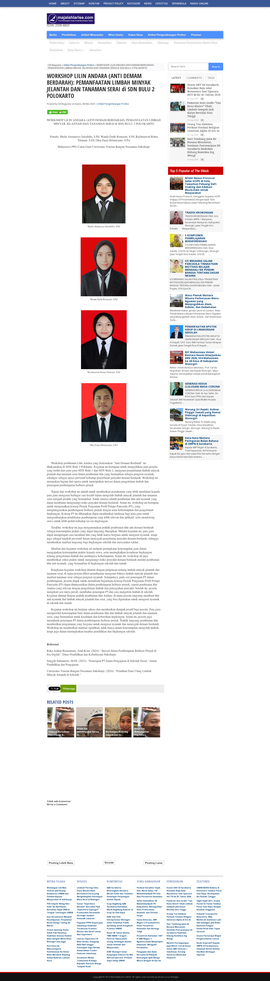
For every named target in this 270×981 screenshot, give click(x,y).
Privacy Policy (113, 3)
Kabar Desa (135, 34)
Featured (203, 881)
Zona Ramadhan (142, 42)
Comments (194, 77)
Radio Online (199, 3)
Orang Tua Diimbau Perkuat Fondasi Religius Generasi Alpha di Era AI (203, 127)
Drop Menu (76, 49)
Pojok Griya (56, 42)
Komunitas (104, 42)
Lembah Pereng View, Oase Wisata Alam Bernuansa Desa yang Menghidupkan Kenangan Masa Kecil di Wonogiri (89, 893)
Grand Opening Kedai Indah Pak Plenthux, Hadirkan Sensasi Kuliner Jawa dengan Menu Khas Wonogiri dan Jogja (59, 936)
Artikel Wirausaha (92, 34)
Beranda (109, 862)
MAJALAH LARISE (123, 976)
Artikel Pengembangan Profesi (167, 34)
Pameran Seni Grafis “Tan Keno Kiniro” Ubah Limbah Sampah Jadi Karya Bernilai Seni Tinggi (204, 109)
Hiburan (121, 42)
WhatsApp (69, 688)
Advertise (95, 49)
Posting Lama (153, 862)
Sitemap (79, 3)
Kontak (94, 3)
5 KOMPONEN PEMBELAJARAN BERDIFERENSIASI (196, 238)
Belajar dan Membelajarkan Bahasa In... (88, 731)
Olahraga (163, 42)
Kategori (133, 3)
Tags (210, 77)
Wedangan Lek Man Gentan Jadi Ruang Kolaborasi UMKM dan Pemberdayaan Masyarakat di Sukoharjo (59, 893)
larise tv (74, 42)
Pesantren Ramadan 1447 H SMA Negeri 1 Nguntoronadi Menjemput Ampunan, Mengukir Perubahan (150, 941)
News (148, 3)
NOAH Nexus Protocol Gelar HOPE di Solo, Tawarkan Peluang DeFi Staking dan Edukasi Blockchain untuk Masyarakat (200, 185)
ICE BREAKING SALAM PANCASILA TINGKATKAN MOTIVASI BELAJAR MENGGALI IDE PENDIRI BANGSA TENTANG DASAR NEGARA (202, 268)
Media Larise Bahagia (168, 976)
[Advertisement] (180, 18)
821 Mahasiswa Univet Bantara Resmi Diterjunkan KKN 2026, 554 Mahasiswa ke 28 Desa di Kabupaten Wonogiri (203, 358)
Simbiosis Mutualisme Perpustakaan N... (58, 733)
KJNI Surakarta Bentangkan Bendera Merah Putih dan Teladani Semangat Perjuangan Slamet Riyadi (120, 893)
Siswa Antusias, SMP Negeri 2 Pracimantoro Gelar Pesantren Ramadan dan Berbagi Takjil (148, 925)
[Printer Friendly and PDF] (57, 113)
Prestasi (196, 34)
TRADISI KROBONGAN (199, 212)
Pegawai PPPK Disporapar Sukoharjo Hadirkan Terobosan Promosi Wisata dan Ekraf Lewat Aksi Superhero (90, 928)
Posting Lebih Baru (61, 862)
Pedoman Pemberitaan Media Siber (195, 42)
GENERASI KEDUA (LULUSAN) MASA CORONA (202, 385)
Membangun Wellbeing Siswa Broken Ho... (117, 733)
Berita (53, 34)
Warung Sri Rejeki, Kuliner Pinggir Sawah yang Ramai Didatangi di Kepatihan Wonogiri (202, 414)
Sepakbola (179, 3)
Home (53, 3)
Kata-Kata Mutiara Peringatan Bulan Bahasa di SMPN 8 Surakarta (201, 441)
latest (176, 77)
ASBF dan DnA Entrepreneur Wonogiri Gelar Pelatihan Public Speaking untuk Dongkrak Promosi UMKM (120, 922)
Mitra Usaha (115, 34)
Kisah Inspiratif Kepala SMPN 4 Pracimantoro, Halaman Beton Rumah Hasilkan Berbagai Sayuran (208, 949)
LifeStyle (162, 3)
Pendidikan (69, 34)
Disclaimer (55, 49)
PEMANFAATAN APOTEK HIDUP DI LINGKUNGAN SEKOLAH (201, 329)
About (65, 3)
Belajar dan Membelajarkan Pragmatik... (141, 731)
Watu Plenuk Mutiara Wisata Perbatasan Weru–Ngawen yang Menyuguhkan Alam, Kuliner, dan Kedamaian (202, 301)
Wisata (88, 42)
